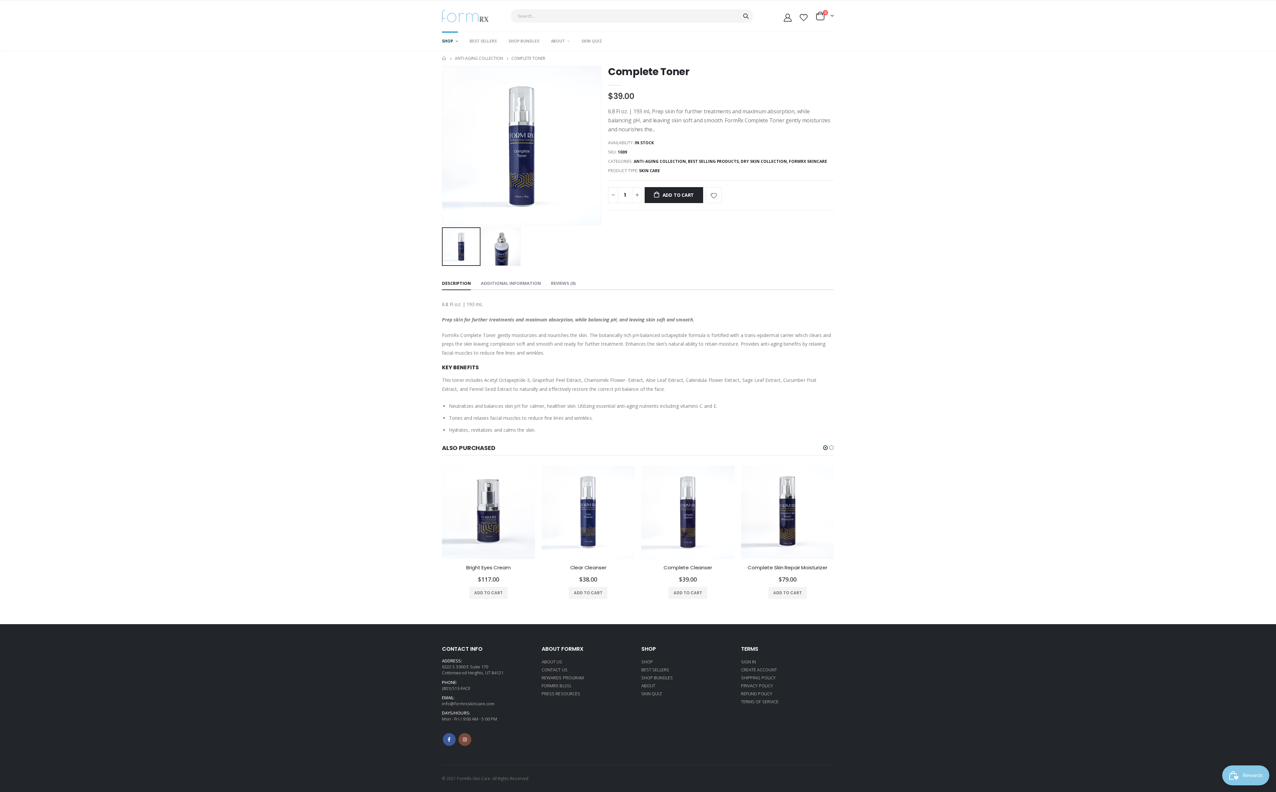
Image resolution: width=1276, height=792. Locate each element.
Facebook (449, 739)
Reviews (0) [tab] (563, 283)
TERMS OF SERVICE (760, 702)
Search (746, 16)
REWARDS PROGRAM (563, 678)
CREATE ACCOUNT (759, 670)
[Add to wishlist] (714, 195)
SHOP (647, 662)
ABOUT (648, 686)
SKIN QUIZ (651, 694)
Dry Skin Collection (764, 161)
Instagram (465, 739)
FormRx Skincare (808, 161)
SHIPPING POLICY (758, 678)
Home (444, 58)
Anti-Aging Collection (479, 58)
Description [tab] (456, 283)
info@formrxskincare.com (468, 704)
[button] (825, 448)
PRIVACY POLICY (757, 686)
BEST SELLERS (655, 670)
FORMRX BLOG (556, 686)
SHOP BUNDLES (657, 678)
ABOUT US (552, 662)
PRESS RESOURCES (561, 694)
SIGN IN (748, 662)
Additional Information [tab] (511, 283)
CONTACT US (555, 670)
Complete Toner (649, 71)
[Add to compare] (732, 195)
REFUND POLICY (756, 694)
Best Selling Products (713, 161)
